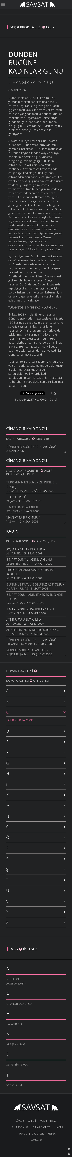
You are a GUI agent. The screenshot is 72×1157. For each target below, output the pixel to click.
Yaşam (10, 501)
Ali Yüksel (13, 553)
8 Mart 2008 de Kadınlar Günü (30, 609)
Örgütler (38, 1133)
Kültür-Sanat (19, 1127)
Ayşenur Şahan (17, 654)
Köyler (19, 1120)
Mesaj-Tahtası (48, 1120)
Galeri (32, 1120)
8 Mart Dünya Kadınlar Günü (29, 559)
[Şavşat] (36, 1108)
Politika (12, 511)
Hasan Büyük (16, 613)
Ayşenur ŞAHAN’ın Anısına (25, 549)
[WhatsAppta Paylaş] (55, 393)
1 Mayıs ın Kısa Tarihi (22, 507)
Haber (59, 1127)
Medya (51, 1133)
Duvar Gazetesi (20, 671)
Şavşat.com (14, 603)
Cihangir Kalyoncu (30, 82)
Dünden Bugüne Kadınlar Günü (31, 447)
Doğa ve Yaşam (17, 491)
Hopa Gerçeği (16, 497)
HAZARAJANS (36, 1140)
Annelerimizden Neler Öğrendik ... (33, 630)
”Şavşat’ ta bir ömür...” (23, 517)
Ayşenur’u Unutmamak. (24, 619)
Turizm (23, 1133)
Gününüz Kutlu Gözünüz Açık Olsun (35, 584)
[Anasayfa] (37, 4)
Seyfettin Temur (18, 563)
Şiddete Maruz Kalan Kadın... (28, 650)
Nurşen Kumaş (17, 588)
